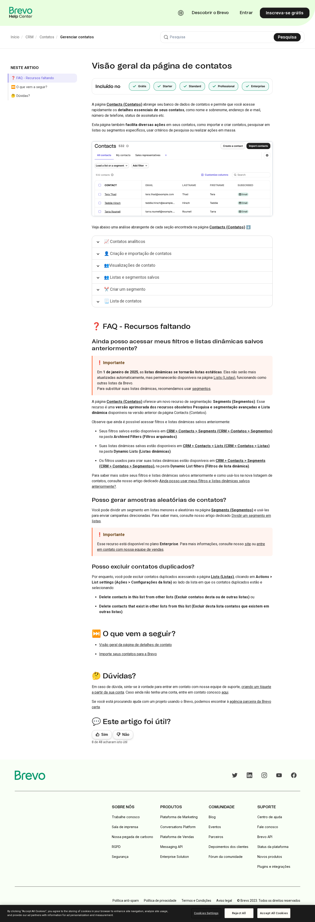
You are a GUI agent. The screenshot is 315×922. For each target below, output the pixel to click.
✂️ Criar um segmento (124, 289)
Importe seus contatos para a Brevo (128, 654)
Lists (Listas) (224, 377)
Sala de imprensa (125, 827)
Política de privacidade (160, 900)
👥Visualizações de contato (129, 265)
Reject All (239, 913)
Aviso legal (224, 900)
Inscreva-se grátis (284, 12)
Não (125, 734)
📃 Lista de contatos (123, 301)
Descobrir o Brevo (210, 13)
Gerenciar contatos (77, 37)
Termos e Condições (196, 900)
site (248, 544)
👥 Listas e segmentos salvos (131, 277)
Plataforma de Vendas (177, 837)
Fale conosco (267, 827)
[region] (157, 913)
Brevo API (264, 837)
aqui (225, 692)
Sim (104, 734)
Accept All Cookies (274, 913)
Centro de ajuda (269, 817)
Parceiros (216, 837)
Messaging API (171, 847)
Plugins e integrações (273, 866)
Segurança (120, 857)
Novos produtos (269, 857)
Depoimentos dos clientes (228, 847)
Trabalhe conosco (126, 817)
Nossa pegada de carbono (132, 837)
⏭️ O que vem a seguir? (29, 87)
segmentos (201, 388)
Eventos (215, 827)
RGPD (116, 847)
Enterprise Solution (174, 857)
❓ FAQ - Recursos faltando (32, 78)
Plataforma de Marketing (179, 817)
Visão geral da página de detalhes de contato (135, 645)
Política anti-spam (126, 900)
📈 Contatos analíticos (124, 241)
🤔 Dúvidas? (20, 96)
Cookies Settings (206, 913)
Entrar (246, 13)
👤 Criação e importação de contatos (138, 253)
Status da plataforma (272, 847)
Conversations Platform (178, 827)
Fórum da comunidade (226, 857)
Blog (212, 817)
